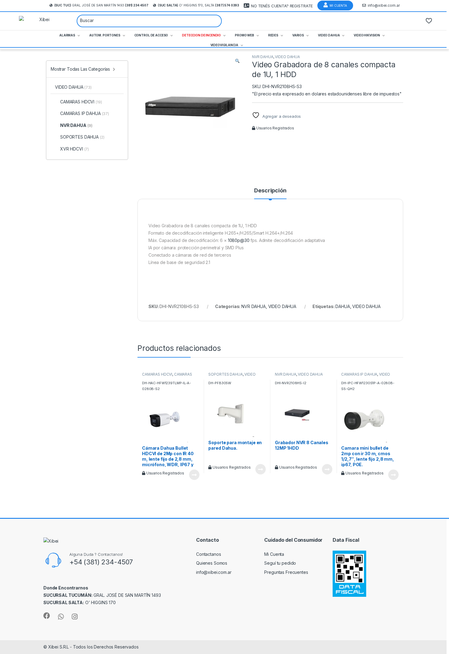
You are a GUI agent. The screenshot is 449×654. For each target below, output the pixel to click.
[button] (237, 61)
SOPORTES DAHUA (225, 374)
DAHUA (342, 306)
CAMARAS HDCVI (157, 374)
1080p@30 (239, 240)
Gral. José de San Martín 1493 (101, 5)
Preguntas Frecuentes (286, 572)
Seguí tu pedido (280, 563)
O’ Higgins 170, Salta (198, 5)
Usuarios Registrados (274, 128)
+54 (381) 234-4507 (101, 562)
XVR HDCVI (74, 148)
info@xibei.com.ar (384, 5)
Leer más (194, 475)
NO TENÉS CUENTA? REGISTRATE (282, 5)
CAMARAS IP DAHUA (359, 374)
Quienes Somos (211, 563)
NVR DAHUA (262, 56)
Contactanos (208, 554)
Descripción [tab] (270, 191)
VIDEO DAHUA (287, 56)
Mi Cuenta (338, 5)
